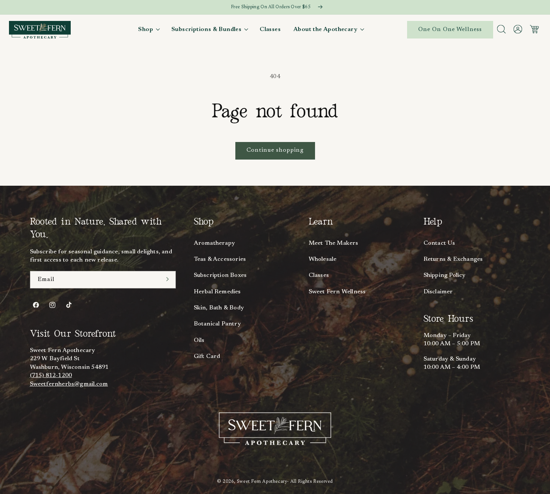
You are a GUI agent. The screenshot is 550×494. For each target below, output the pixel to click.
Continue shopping (275, 150)
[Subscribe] (167, 279)
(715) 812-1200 (51, 376)
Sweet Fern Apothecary (262, 481)
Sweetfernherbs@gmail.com (69, 384)
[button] (148, 29)
